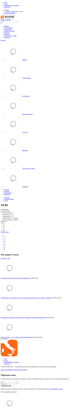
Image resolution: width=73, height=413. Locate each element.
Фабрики (7, 37)
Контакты (7, 7)
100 (4, 230)
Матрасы (7, 34)
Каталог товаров (6, 19)
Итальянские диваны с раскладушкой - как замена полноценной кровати (23, 317)
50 (3, 226)
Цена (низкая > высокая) (10, 218)
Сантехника (8, 29)
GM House (5, 339)
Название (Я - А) (8, 216)
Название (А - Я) (8, 214)
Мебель (6, 26)
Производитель (9, 199)
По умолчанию (7, 212)
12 (3, 223)
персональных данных (56, 389)
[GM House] (7, 18)
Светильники (8, 27)
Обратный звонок (9, 13)
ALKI (6, 200)
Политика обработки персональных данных (14, 369)
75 (3, 228)
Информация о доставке (11, 5)
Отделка (6, 32)
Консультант (8, 193)
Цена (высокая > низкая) (10, 220)
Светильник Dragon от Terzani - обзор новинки (15, 278)
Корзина (7, 194)
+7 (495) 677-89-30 (9, 11)
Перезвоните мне (6, 385)
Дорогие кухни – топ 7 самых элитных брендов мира (17, 337)
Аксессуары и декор (10, 35)
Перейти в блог (5, 258)
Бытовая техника (9, 31)
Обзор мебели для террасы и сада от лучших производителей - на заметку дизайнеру (26, 298)
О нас (6, 4)
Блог (5, 2)
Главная (6, 189)
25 (3, 225)
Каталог (3, 40)
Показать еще (5, 232)
